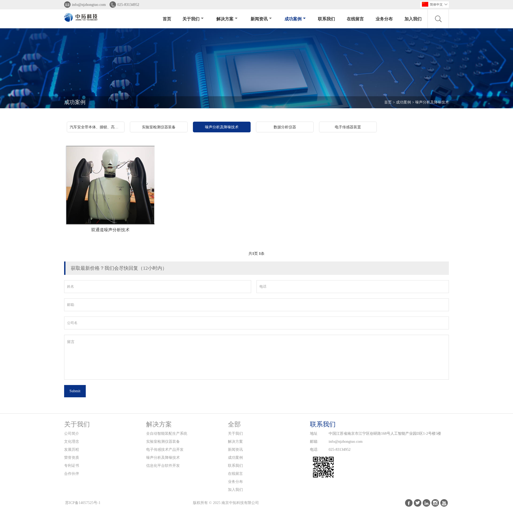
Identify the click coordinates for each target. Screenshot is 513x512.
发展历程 (71, 450)
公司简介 (71, 434)
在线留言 (355, 19)
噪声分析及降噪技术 (432, 102)
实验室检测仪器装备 (163, 442)
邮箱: (314, 442)
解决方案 (225, 19)
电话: (314, 450)
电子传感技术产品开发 (165, 450)
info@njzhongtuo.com (89, 5)
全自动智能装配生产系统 (166, 434)
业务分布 (384, 19)
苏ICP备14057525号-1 (82, 503)
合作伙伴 (71, 474)
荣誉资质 (71, 458)
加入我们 (413, 19)
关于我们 (191, 19)
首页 (167, 19)
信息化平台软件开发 (163, 466)
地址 (313, 434)
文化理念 (71, 442)
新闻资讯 (259, 19)
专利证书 (71, 466)
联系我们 (326, 19)
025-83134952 (128, 5)
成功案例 (293, 19)
